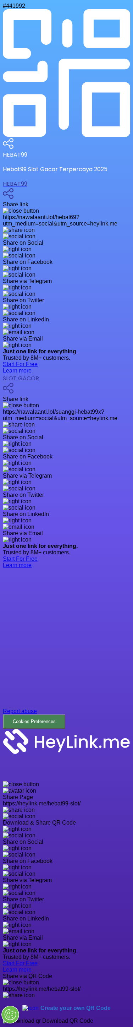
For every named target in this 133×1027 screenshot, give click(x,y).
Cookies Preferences (34, 721)
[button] (66, 654)
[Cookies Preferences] (10, 1014)
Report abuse (20, 711)
